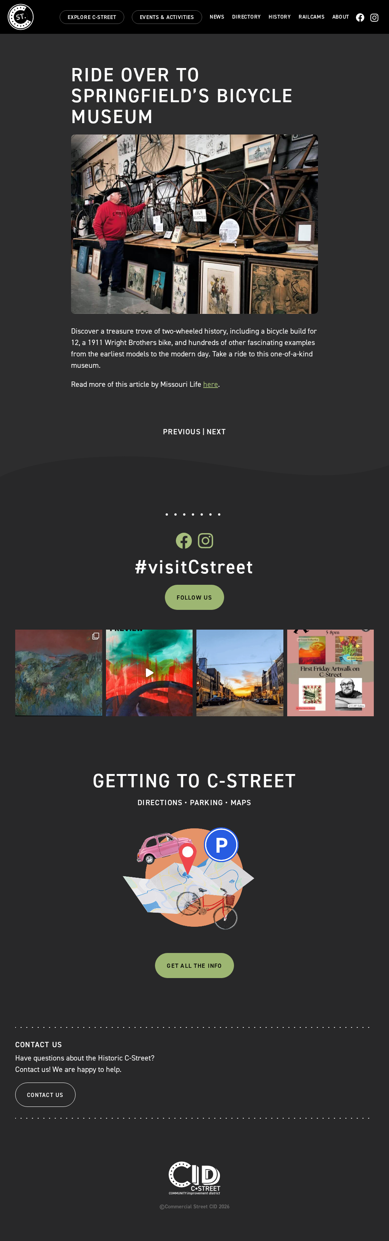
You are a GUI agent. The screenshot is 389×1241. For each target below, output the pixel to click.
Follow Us (194, 598)
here (210, 384)
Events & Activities (167, 17)
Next (216, 431)
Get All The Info (194, 966)
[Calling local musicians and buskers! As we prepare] (239, 673)
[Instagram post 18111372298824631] (330, 673)
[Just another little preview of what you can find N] (58, 673)
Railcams (312, 17)
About (340, 17)
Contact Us (45, 1095)
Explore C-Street (92, 17)
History (280, 17)
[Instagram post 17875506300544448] (149, 673)
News (217, 17)
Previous (182, 431)
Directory (246, 17)
